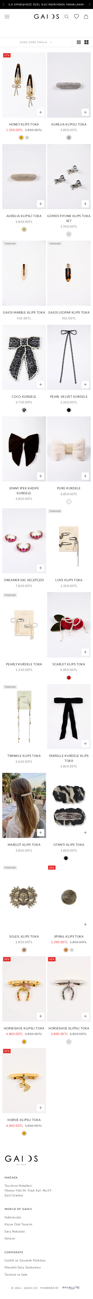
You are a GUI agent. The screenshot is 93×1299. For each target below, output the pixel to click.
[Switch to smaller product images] (86, 42)
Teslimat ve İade (16, 1274)
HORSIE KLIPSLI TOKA (24, 1120)
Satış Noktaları (15, 1231)
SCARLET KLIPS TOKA (69, 664)
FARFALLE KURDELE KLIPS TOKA (69, 758)
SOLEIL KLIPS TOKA (24, 936)
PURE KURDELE (69, 488)
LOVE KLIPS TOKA (69, 580)
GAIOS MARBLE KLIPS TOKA (24, 312)
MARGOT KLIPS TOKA (24, 844)
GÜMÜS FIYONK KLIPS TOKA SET (69, 218)
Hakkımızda (13, 1217)
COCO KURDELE (24, 396)
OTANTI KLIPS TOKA (68, 844)
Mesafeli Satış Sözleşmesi (23, 1267)
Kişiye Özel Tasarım (18, 1224)
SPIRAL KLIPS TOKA (69, 936)
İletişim (10, 1238)
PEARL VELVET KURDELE (69, 396)
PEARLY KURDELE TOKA (24, 664)
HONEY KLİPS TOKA (24, 124)
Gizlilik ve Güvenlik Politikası (25, 1260)
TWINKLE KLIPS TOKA (24, 756)
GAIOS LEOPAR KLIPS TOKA (69, 312)
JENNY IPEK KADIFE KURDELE (24, 490)
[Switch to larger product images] (79, 42)
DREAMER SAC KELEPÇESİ (24, 580)
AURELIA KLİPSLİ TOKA (68, 124)
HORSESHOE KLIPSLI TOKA (24, 1028)
